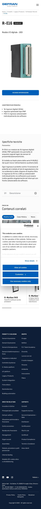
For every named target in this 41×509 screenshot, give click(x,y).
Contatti (24, 406)
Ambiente (25, 369)
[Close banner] (38, 226)
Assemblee (5, 444)
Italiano (34, 477)
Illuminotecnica (7, 389)
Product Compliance (28, 439)
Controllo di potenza (8, 363)
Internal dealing (7, 455)
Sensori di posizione (8, 338)
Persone (24, 365)
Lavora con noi (26, 356)
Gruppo (24, 338)
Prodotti (9, 11)
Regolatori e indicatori (9, 358)
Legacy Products (19, 11)
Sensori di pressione (8, 343)
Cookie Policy (22, 495)
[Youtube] (8, 477)
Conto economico (8, 426)
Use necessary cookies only (20, 281)
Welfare (24, 343)
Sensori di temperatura (9, 347)
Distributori (25, 422)
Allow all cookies (20, 267)
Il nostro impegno (27, 360)
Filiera (24, 378)
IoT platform (6, 371)
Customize (19, 274)
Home (4, 11)
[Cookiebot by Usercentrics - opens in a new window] (25, 226)
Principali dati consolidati (10, 411)
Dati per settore (7, 415)
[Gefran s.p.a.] (9, 5)
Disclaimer (31, 495)
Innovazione (26, 374)
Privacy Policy (10, 495)
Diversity (25, 352)
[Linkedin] (4, 477)
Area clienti (25, 448)
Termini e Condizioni (28, 444)
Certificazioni (26, 426)
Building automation (8, 393)
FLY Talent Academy (28, 347)
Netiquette (20, 497)
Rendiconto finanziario (9, 430)
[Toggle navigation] (37, 5)
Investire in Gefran (8, 406)
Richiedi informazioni (20, 92)
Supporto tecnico (27, 411)
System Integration (8, 380)
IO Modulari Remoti (31, 11)
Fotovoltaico (6, 385)
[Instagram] (13, 477)
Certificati (25, 435)
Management (6, 435)
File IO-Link (25, 430)
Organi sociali (6, 439)
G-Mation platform (8, 367)
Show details (29, 261)
